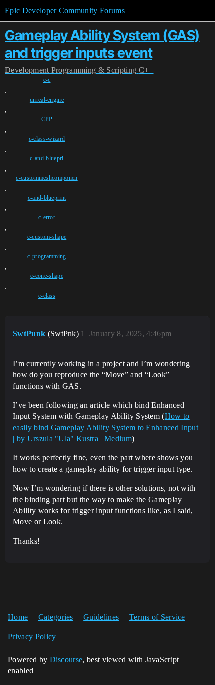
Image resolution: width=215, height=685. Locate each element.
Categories (56, 617)
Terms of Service (158, 617)
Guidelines (101, 617)
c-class (47, 295)
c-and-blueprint (47, 197)
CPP (47, 119)
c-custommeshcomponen (47, 177)
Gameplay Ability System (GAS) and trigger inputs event (102, 44)
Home (18, 617)
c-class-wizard (47, 138)
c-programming (47, 256)
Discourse (66, 659)
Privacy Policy (32, 636)
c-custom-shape (47, 236)
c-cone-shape (47, 275)
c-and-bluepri (47, 158)
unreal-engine (47, 99)
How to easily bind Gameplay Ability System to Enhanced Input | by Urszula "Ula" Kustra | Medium (105, 427)
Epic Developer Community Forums (65, 10)
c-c (47, 79)
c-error (47, 217)
